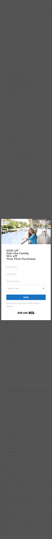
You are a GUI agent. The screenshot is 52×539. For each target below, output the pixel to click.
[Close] (47, 222)
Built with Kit (26, 313)
